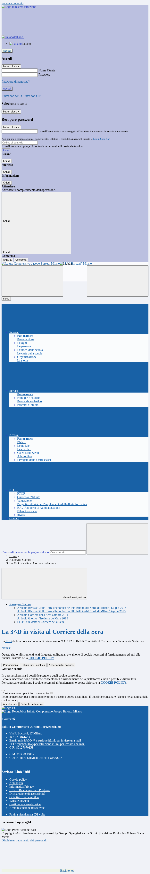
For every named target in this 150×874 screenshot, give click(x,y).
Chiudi (6, 161)
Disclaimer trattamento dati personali (24, 840)
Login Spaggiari (101, 138)
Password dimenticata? (16, 81)
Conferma (20, 259)
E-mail (42, 131)
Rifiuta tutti (33, 665)
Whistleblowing (19, 800)
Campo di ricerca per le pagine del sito (25, 552)
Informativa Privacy (21, 786)
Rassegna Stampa (20, 559)
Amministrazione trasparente (27, 807)
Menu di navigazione (74, 597)
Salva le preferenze (32, 704)
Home (13, 556)
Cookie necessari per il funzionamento (25, 693)
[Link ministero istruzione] (19, 6)
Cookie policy (18, 779)
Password (44, 74)
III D (8, 641)
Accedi (7, 50)
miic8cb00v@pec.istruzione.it (51, 744)
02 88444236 (23, 737)
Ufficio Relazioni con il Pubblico (29, 790)
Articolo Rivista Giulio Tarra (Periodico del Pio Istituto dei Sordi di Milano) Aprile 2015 (71, 611)
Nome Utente (46, 70)
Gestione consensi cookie (25, 804)
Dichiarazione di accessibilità (27, 793)
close (6, 298)
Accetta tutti (61, 665)
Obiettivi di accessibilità (24, 797)
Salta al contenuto (12, 3)
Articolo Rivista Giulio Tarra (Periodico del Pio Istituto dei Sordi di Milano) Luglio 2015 (71, 607)
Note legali (16, 783)
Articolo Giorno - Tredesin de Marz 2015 (42, 618)
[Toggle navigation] (32, 281)
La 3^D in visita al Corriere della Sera (40, 622)
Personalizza (10, 665)
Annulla (7, 259)
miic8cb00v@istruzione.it (49, 740)
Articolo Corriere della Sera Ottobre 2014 (42, 614)
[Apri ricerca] (117, 281)
